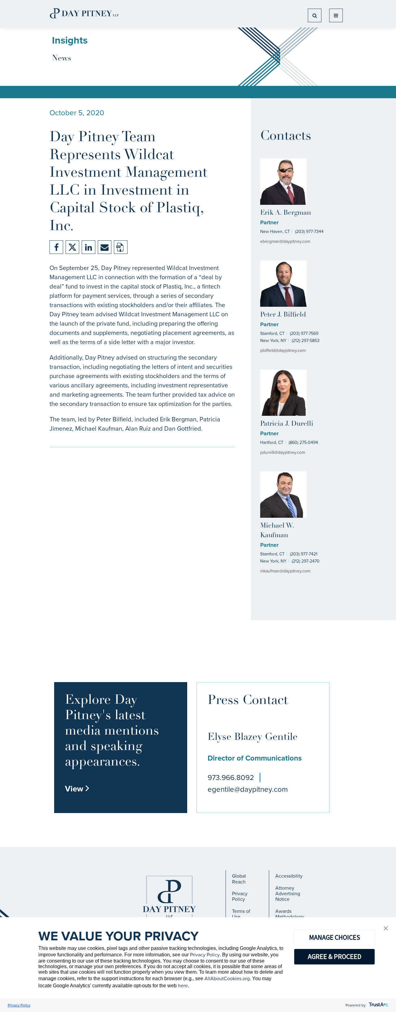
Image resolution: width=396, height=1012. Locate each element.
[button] (386, 928)
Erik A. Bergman (285, 213)
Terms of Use (241, 914)
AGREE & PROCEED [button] (334, 956)
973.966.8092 (231, 777)
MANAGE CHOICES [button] (334, 937)
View (77, 789)
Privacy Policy (240, 896)
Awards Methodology (289, 914)
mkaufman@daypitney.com (285, 571)
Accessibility (289, 875)
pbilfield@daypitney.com (283, 350)
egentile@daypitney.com (248, 789)
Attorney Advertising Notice (287, 893)
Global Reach (239, 878)
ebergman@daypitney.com (285, 241)
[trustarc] (378, 1005)
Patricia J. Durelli (286, 424)
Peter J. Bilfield (283, 314)
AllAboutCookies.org (227, 978)
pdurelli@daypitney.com (282, 452)
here (183, 985)
